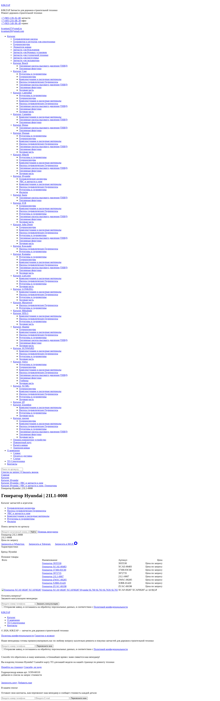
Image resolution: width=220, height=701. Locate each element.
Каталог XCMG (21, 386)
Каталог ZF (19, 402)
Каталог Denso (20, 125)
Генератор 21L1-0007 (53, 576)
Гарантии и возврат (45, 635)
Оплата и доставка (22, 456)
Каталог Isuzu (20, 195)
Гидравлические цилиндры (33, 179)
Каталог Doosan (21, 133)
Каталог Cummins (22, 114)
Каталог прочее (21, 418)
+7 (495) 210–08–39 (11, 20)
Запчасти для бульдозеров (26, 49)
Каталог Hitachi (21, 154)
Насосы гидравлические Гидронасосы (38, 82)
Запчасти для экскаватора (26, 60)
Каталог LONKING (23, 289)
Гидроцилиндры (21, 44)
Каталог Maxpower (22, 302)
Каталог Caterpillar (22, 92)
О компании (13, 450)
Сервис (17, 453)
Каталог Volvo (20, 361)
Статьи (16, 458)
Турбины (23, 380)
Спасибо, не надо (33, 667)
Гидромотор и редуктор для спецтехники (34, 41)
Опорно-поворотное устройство (29, 439)
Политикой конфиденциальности (111, 607)
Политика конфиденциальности (17, 635)
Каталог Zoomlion (22, 404)
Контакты (12, 464)
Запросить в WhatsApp (13, 544)
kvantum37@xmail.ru (11, 28)
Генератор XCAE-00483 (54, 566)
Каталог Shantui (21, 326)
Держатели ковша (22, 47)
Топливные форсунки (30, 68)
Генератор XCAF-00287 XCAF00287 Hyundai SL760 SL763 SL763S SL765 (80, 590)
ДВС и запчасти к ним (30, 181)
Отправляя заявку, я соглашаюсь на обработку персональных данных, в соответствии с (66, 607)
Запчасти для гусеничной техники (30, 55)
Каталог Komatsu (22, 254)
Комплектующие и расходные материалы (40, 79)
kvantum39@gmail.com (12, 31)
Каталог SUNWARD (23, 348)
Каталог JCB (19, 203)
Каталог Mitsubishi (22, 310)
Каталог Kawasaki (22, 246)
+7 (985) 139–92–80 (11, 18)
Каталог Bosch (20, 63)
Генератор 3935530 (51, 563)
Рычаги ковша (20, 445)
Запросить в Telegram (40, 544)
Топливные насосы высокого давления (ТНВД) (43, 66)
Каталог (11, 36)
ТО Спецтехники (16, 461)
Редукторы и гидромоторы (33, 74)
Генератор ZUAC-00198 (54, 586)
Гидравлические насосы (25, 39)
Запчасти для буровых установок (30, 52)
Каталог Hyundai (21, 176)
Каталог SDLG (20, 313)
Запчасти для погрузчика (26, 57)
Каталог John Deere (23, 224)
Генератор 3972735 (51, 573)
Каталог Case (20, 71)
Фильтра (23, 192)
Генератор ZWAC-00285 (54, 579)
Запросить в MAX (64, 544)
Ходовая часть (26, 90)
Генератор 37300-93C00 (54, 570)
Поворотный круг (22, 442)
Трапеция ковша (21, 448)
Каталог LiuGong (22, 275)
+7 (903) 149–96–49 (11, 23)
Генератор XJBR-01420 (54, 583)
